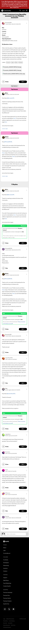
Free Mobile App (7, 583)
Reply (23, 81)
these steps (18, 6)
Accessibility (10, 623)
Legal (4, 618)
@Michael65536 (8, 141)
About (4, 547)
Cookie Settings (12, 620)
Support (5, 577)
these (3, 153)
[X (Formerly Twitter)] (9, 609)
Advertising (6, 565)
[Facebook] (13, 609)
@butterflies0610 (11, 393)
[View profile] (3, 23)
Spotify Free (6, 604)
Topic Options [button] (14, 86)
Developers (6, 562)
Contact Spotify (7, 586)
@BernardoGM (10, 98)
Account (8, 62)
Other (16, 62)
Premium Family (7, 598)
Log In (23, 10)
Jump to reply (5, 128)
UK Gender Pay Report (7, 627)
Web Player (6, 580)
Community (7, 10)
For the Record (6, 553)
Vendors (5, 571)
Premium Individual (7, 592)
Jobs (4, 550)
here (14, 118)
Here (13, 156)
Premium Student (7, 601)
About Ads (5, 623)
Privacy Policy (5, 620)
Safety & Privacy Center (10, 618)
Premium (20, 62)
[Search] (20, 10)
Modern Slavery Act (6, 625)
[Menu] (27, 10)
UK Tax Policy (13, 625)
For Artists (5, 560)
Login (12, 62)
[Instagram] (4, 609)
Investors (5, 568)
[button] (27, 23)
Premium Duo (6, 595)
